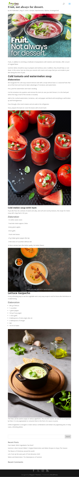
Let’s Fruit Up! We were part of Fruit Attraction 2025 (24, 454)
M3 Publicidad (14, 10)
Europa (32, 10)
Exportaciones (39, 10)
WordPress (54, 475)
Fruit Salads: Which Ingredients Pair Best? (21, 445)
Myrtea (47, 10)
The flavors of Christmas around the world (21, 451)
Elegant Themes (35, 475)
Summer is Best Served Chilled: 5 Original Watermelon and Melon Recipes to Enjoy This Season (37, 448)
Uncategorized (54, 10)
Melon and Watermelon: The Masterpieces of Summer (25, 457)
